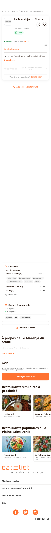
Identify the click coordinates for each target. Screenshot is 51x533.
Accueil (4, 11)
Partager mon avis (25, 376)
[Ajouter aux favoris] (44, 24)
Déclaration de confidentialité (17, 488)
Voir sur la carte (27, 327)
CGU (4, 503)
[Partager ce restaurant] (38, 24)
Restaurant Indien (37, 11)
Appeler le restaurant (27, 87)
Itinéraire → (9, 60)
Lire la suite (8, 353)
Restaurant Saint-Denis (19, 11)
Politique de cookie (11, 495)
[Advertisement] (25, 121)
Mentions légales (10, 481)
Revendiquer (36, 77)
